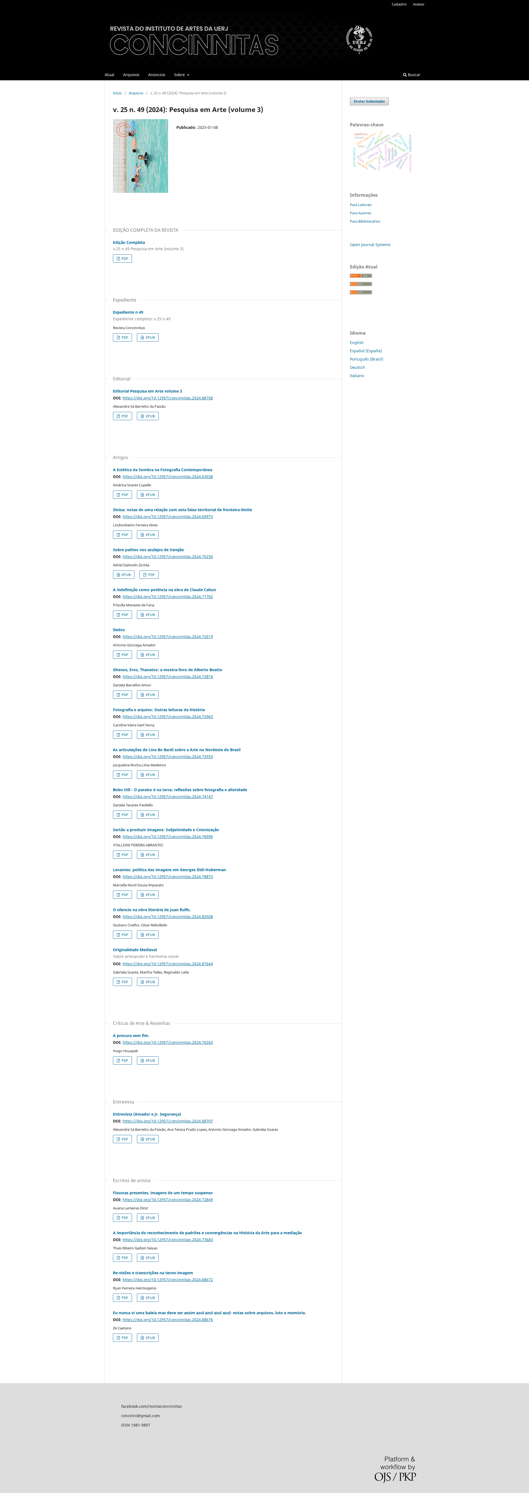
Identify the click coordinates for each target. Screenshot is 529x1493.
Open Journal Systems (370, 244)
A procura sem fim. (131, 1035)
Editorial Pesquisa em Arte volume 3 (147, 391)
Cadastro (399, 4)
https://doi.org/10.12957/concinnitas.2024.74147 (168, 796)
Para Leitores (360, 204)
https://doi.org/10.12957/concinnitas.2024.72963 (168, 716)
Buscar (413, 74)
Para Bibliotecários (365, 221)
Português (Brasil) (366, 359)
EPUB (150, 337)
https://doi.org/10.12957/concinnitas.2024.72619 (168, 636)
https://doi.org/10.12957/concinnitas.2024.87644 (168, 963)
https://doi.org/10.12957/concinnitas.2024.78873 (168, 876)
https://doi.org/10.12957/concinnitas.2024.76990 (168, 836)
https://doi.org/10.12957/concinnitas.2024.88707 (168, 1121)
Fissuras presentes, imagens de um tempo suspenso (163, 1192)
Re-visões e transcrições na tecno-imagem (153, 1272)
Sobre (180, 74)
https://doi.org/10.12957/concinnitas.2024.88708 (168, 398)
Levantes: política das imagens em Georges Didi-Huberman (169, 869)
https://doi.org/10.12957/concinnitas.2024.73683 (168, 1239)
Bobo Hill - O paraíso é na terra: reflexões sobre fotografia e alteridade (180, 789)
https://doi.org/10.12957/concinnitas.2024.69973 (168, 516)
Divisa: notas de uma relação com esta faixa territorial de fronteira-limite (182, 509)
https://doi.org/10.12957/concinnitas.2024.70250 (168, 556)
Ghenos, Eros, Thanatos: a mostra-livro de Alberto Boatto (167, 669)
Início (117, 92)
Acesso (418, 4)
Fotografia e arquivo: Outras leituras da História (159, 709)
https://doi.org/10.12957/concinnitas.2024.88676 (168, 1319)
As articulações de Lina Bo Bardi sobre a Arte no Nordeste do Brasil (177, 749)
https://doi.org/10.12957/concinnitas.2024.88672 (168, 1279)
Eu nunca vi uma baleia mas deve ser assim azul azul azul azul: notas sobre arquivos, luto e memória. (209, 1312)
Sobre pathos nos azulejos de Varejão (148, 549)
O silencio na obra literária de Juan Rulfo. (152, 909)
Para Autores (360, 212)
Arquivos (131, 74)
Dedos (119, 629)
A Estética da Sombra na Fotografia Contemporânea (162, 469)
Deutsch (357, 367)
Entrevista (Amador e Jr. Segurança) (147, 1114)
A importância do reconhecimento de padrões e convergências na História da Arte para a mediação (207, 1232)
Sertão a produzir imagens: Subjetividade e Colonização (166, 829)
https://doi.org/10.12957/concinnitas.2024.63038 (168, 476)
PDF (124, 258)
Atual (109, 74)
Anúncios (156, 74)
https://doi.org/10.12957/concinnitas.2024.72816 (168, 676)
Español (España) (366, 350)
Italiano (357, 375)
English (357, 342)
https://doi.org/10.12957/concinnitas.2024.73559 (168, 756)
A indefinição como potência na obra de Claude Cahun (164, 589)
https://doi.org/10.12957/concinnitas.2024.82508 (168, 916)
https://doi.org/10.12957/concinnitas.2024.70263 (168, 1042)
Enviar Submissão (369, 101)
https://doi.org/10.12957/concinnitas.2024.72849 (168, 1199)
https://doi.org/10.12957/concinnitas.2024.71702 (168, 596)
